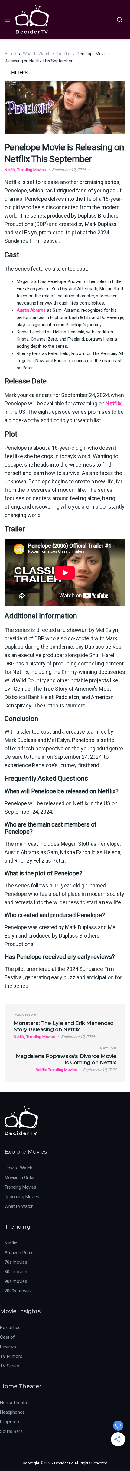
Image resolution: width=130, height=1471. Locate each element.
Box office (10, 1327)
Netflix (63, 53)
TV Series (9, 1366)
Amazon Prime (19, 1252)
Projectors (10, 1421)
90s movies (16, 1281)
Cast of (7, 1337)
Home (10, 53)
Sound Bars (11, 1431)
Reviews (8, 1346)
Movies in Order (20, 1177)
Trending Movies (31, 169)
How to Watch (18, 1168)
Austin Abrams (31, 310)
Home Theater (14, 1402)
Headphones (12, 1412)
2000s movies (18, 1291)
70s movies (16, 1262)
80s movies (16, 1271)
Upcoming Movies (22, 1196)
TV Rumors (11, 1356)
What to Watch (36, 53)
